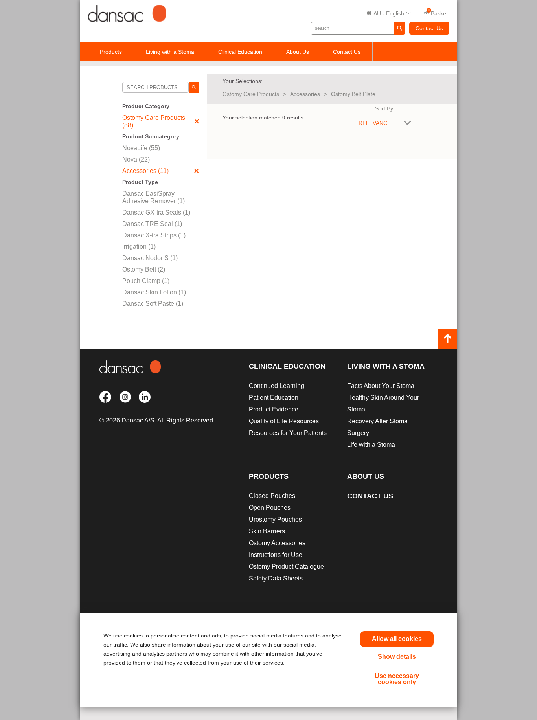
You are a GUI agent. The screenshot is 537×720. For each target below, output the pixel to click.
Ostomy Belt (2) (143, 269)
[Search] (194, 87)
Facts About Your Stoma (380, 385)
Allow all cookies (397, 639)
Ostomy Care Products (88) (153, 121)
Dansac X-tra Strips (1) (154, 235)
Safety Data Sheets (276, 578)
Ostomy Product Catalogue (286, 566)
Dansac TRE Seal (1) (152, 223)
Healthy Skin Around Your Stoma (383, 403)
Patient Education (273, 397)
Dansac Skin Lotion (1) (154, 292)
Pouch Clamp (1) (145, 280)
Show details (397, 656)
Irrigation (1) (139, 246)
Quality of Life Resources (284, 421)
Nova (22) (136, 159)
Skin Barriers (267, 531)
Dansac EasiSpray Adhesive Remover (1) (153, 197)
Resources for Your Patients (288, 433)
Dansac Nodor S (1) (150, 258)
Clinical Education (240, 52)
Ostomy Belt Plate (353, 94)
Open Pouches (270, 507)
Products (111, 52)
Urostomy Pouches (275, 519)
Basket (438, 13)
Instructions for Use (275, 554)
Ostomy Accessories (277, 543)
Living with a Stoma (170, 52)
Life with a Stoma (371, 444)
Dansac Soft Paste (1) (152, 303)
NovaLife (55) (141, 148)
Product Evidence (273, 409)
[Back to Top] (447, 339)
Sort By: (385, 108)
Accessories (305, 94)
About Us (297, 52)
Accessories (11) (145, 170)
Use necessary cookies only (397, 678)
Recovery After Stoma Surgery (377, 427)
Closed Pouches (272, 495)
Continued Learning (276, 385)
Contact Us (429, 28)
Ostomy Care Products (251, 94)
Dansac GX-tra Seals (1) (156, 212)
